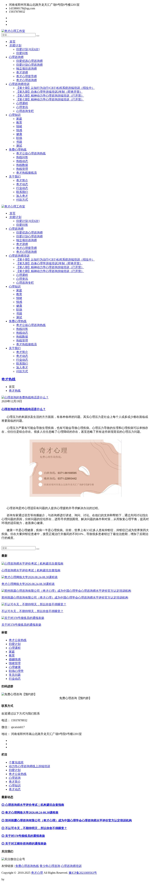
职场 (19, 138)
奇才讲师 (22, 72)
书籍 (19, 141)
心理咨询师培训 (19, 84)
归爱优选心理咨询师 (29, 60)
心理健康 (15, 667)
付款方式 (22, 199)
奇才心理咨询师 (26, 80)
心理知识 (15, 114)
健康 (19, 134)
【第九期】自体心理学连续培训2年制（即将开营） (49, 91)
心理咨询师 (16, 57)
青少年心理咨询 (50, 865)
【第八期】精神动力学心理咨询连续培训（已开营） (50, 95)
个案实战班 (16, 762)
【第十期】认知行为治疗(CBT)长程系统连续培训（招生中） (55, 87)
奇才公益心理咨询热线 (31, 153)
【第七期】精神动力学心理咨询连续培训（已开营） (50, 99)
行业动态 (22, 188)
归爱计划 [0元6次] (27, 49)
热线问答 (22, 157)
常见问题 (15, 674)
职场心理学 (16, 671)
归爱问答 (22, 53)
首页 (12, 41)
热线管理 (22, 168)
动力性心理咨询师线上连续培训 (29, 766)
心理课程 (22, 103)
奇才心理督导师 (26, 76)
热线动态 (22, 161)
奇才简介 (22, 180)
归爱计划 (15, 45)
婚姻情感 (15, 659)
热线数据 (22, 165)
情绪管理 (15, 663)
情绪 (19, 126)
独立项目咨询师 (26, 68)
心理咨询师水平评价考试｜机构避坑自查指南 (30, 570)
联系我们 (22, 192)
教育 (19, 122)
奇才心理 (37, 872)
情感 (19, 130)
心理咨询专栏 (25, 111)
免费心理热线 (18, 149)
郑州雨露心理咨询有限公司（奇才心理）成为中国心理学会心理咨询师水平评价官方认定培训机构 (64, 597)
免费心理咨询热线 (27, 865)
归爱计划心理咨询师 (29, 64)
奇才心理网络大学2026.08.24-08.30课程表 (28, 583)
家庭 (19, 118)
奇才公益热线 (18, 640)
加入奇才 (22, 195)
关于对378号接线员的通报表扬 (21, 624)
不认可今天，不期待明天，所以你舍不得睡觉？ (32, 611)
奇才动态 (22, 184)
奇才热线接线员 (26, 172)
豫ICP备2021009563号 (83, 872)
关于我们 (15, 176)
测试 (19, 145)
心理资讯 (22, 107)
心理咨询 (15, 777)
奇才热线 (8, 379)
